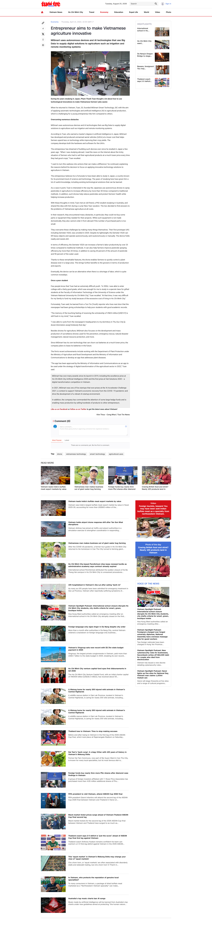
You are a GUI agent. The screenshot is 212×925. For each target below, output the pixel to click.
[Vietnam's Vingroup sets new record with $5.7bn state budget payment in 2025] (53, 654)
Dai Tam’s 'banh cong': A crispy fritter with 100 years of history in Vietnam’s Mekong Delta (97, 753)
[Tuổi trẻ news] (50, 4)
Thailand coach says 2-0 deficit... (144, 80)
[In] (43, 45)
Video (157, 12)
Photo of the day (153, 545)
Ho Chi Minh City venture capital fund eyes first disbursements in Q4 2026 (97, 670)
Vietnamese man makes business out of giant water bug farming (89, 488)
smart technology (97, 454)
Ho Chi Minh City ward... (144, 42)
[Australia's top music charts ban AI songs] (53, 905)
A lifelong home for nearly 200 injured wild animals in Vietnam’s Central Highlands (96, 690)
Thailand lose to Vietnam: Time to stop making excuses (92, 731)
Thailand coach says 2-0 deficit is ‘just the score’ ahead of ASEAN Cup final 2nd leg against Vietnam (97, 837)
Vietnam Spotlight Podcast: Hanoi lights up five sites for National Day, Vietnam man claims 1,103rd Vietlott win (153, 674)
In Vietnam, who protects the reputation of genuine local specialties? (93, 879)
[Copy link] (43, 23)
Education (118, 12)
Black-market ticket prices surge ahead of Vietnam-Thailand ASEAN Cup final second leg (98, 816)
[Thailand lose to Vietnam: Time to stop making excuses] (53, 738)
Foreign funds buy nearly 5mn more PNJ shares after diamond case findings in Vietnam (121, 488)
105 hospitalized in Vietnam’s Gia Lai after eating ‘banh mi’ (94, 585)
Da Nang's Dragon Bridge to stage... (145, 55)
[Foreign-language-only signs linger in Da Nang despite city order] (53, 633)
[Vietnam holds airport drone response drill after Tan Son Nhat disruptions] (53, 529)
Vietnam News (55, 12)
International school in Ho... (143, 29)
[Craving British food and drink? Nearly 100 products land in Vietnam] (156, 475)
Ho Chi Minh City (75, 12)
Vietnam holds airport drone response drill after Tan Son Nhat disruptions (95, 523)
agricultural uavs (116, 454)
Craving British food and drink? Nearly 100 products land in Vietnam (155, 488)
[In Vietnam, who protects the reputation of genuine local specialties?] (53, 884)
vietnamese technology (76, 454)
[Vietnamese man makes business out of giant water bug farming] (89, 475)
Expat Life (133, 12)
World (146, 12)
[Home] (42, 12)
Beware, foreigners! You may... (145, 67)
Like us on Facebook (59, 409)
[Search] (155, 3)
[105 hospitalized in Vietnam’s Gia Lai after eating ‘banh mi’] (53, 591)
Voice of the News (148, 583)
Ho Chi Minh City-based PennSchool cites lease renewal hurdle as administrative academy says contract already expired (97, 565)
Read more (47, 462)
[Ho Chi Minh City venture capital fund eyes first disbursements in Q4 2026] (53, 675)
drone (59, 454)
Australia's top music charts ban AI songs (86, 898)
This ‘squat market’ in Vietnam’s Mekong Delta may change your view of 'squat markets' (97, 858)
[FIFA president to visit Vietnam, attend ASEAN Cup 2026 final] (53, 800)
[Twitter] (43, 34)
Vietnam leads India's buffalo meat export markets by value (53, 488)
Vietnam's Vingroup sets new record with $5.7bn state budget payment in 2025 (95, 649)
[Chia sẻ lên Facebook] (43, 28)
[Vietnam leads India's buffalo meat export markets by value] (55, 475)
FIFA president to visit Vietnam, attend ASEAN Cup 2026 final (95, 794)
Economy (104, 12)
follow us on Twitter (78, 409)
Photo (168, 12)
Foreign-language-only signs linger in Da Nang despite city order (96, 627)
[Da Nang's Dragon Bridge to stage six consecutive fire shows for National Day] (162, 57)
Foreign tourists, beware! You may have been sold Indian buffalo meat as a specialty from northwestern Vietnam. (153, 510)
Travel (91, 12)
